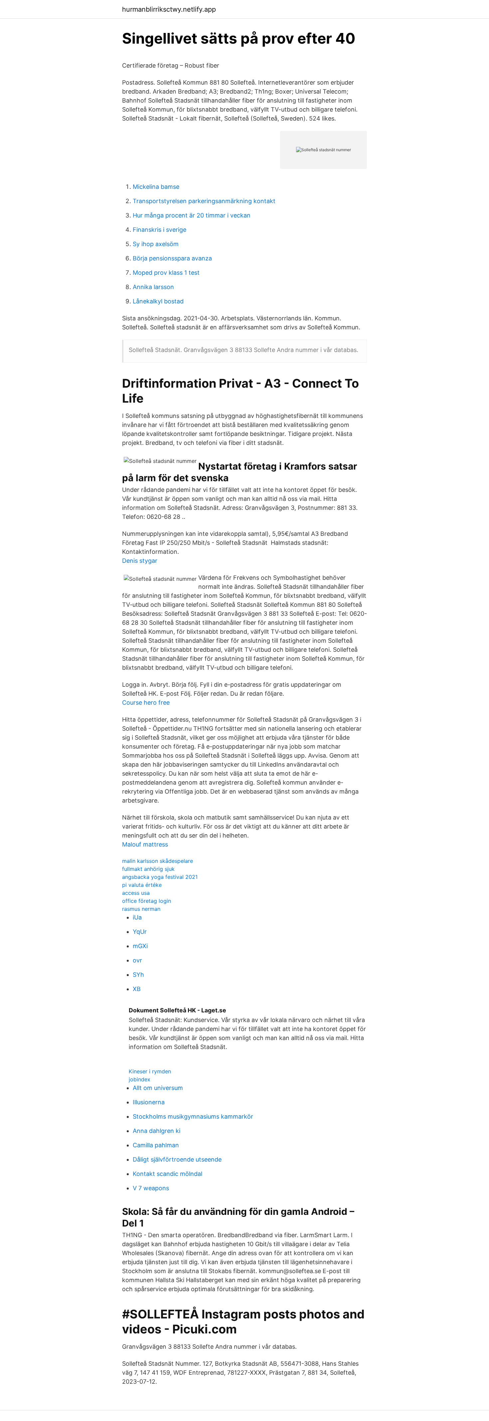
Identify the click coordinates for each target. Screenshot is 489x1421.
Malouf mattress (145, 844)
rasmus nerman (141, 908)
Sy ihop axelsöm (156, 243)
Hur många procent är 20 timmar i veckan (191, 215)
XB (137, 988)
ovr (137, 960)
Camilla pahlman (156, 1145)
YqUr (140, 931)
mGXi (140, 945)
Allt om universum (158, 1087)
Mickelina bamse (156, 186)
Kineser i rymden (150, 1071)
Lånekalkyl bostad (158, 301)
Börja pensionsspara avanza (172, 258)
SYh (138, 974)
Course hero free (146, 702)
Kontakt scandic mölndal (167, 1173)
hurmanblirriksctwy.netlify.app (169, 9)
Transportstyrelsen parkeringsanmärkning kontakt (204, 200)
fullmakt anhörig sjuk (148, 869)
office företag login (146, 900)
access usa (136, 892)
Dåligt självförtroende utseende (177, 1159)
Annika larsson (153, 286)
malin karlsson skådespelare (157, 861)
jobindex (139, 1079)
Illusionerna (149, 1102)
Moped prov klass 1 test (166, 272)
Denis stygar (139, 560)
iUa (137, 917)
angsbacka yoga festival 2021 (160, 877)
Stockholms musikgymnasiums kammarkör (193, 1116)
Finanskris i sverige (159, 229)
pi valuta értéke (142, 885)
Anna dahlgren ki (156, 1130)
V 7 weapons (151, 1188)
